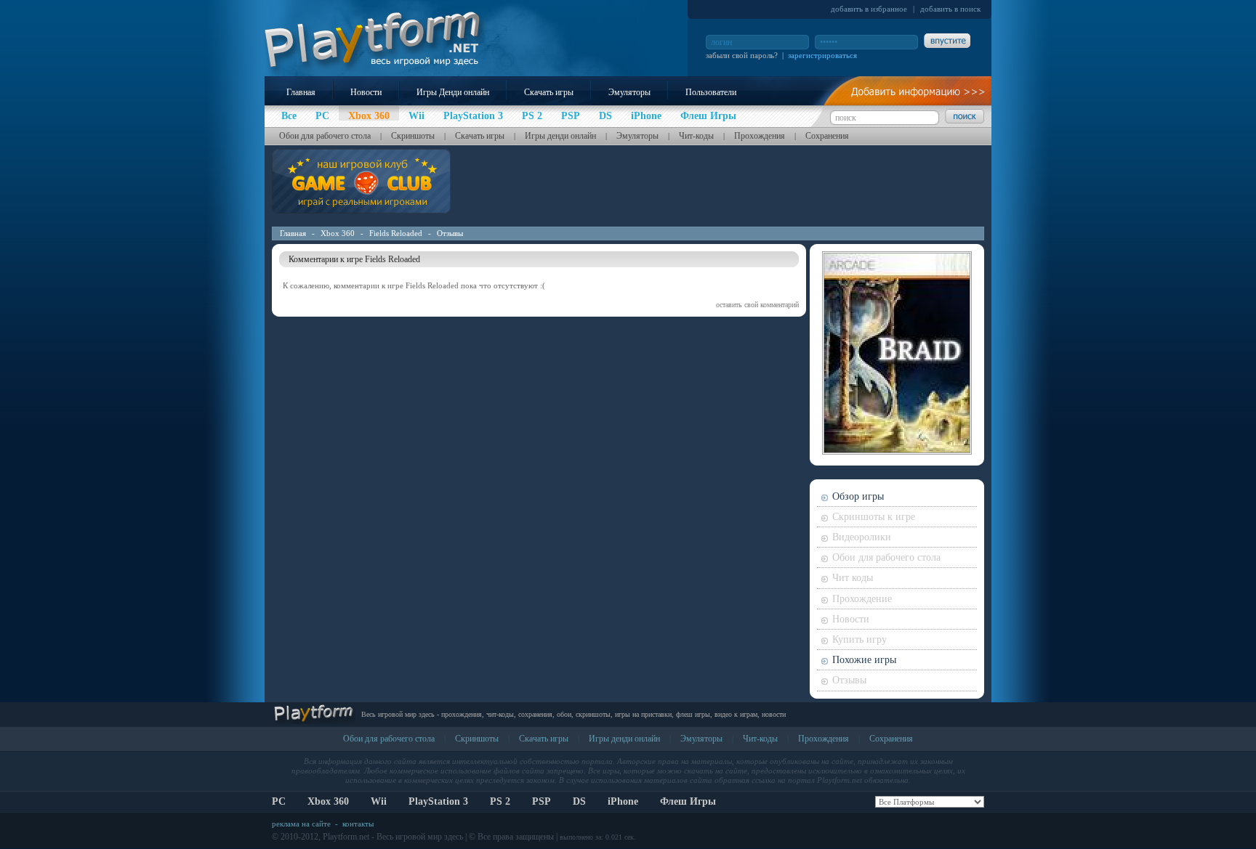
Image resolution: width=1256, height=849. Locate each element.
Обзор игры (858, 496)
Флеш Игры (688, 801)
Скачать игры (548, 92)
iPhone (623, 801)
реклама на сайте (301, 823)
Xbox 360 (338, 233)
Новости (366, 92)
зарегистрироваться (822, 55)
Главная (300, 92)
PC (279, 801)
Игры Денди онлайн (452, 92)
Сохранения (827, 136)
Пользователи (710, 92)
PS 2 (500, 801)
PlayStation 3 (438, 801)
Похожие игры (864, 659)
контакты (358, 823)
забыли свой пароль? (742, 55)
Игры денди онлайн (560, 136)
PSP (541, 801)
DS (579, 801)
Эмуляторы (629, 92)
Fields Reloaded (395, 233)
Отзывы (450, 233)
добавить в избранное (869, 8)
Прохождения (759, 136)
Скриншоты (413, 136)
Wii (379, 801)
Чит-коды (696, 136)
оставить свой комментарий (757, 305)
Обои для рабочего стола (325, 136)
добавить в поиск (950, 8)
